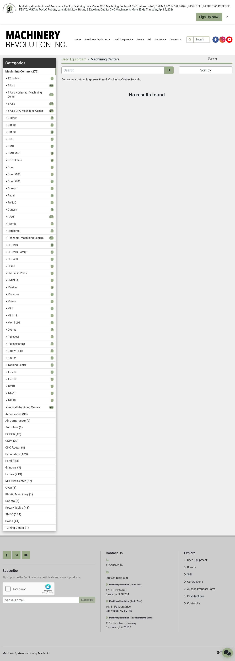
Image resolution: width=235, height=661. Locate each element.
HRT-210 (13, 245)
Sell (149, 39)
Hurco (11, 266)
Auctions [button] (159, 39)
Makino (12, 287)
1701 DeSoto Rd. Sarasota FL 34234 (117, 592)
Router (12, 358)
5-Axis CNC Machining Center (25, 110)
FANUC (12, 202)
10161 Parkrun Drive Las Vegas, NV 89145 (119, 608)
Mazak (12, 301)
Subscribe (87, 599)
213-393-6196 (114, 565)
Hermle (12, 223)
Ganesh (12, 209)
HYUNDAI (13, 280)
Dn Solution (15, 160)
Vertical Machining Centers (24, 407)
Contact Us (175, 39)
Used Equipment (122, 39)
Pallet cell (13, 336)
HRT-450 (13, 259)
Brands (140, 39)
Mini (10, 308)
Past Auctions (195, 596)
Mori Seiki (14, 322)
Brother (12, 117)
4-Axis (11, 85)
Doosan (12, 188)
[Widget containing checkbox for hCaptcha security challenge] (29, 588)
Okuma (12, 329)
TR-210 (12, 372)
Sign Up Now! (209, 17)
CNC (10, 139)
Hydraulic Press (17, 273)
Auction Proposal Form (201, 589)
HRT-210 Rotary (17, 252)
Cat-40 (12, 125)
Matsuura (13, 294)
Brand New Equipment (96, 39)
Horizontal (14, 230)
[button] (97, 39)
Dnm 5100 (14, 174)
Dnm (11, 167)
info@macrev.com (117, 577)
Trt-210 (12, 393)
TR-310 (12, 379)
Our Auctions (195, 581)
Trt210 (12, 400)
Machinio (43, 653)
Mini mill (13, 315)
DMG (11, 146)
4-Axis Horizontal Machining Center (25, 94)
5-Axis (11, 103)
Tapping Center (17, 365)
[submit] (190, 40)
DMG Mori (14, 153)
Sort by (205, 70)
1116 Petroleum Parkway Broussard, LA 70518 (121, 625)
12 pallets (14, 78)
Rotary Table (15, 350)
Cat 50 (12, 132)
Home (78, 39)
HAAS (11, 216)
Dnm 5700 (14, 181)
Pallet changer (16, 343)
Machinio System (13, 653)
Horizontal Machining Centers (26, 238)
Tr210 (11, 386)
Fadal (11, 195)
